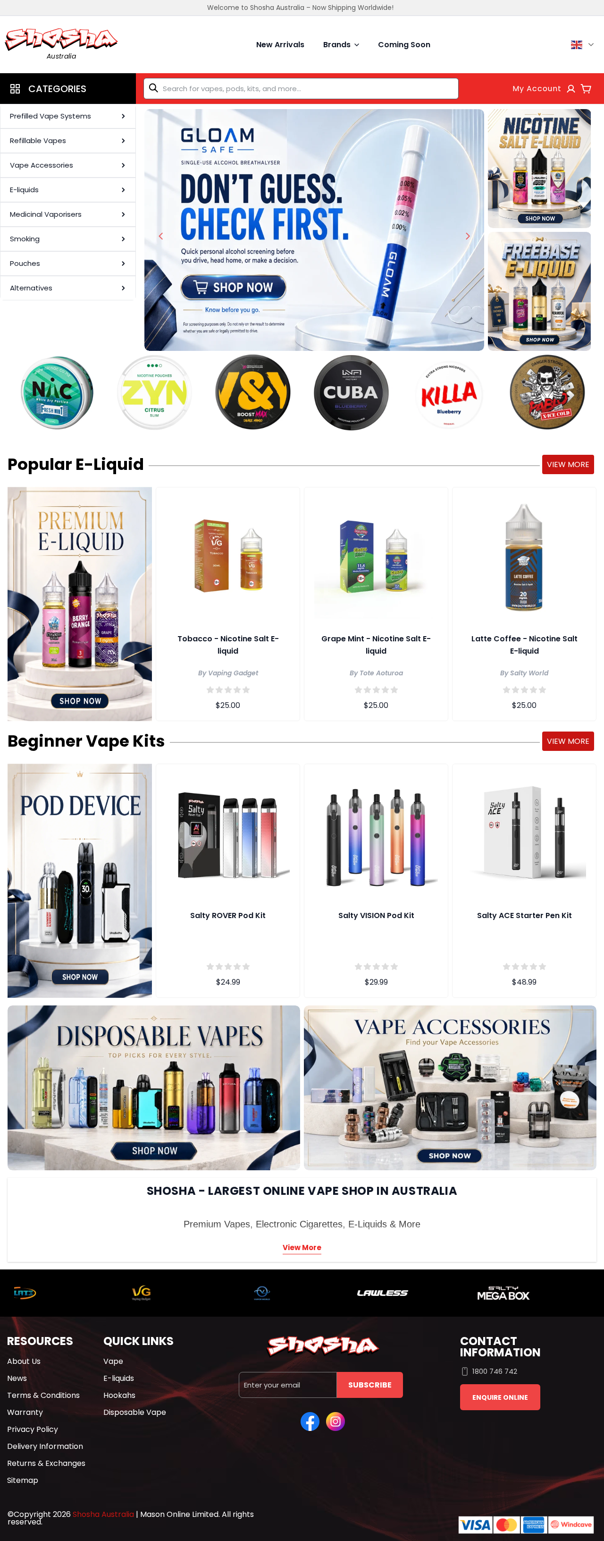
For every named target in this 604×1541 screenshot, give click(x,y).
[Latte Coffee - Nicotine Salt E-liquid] (524, 555)
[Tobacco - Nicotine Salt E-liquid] (228, 555)
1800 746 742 (494, 1371)
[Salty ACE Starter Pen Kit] (524, 832)
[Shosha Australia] (314, 230)
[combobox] (301, 88)
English (584, 45)
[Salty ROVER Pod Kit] (228, 832)
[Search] (155, 88)
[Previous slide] (161, 236)
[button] (68, 88)
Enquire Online (500, 1397)
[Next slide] (467, 236)
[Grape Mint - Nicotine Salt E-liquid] (376, 555)
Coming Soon (404, 44)
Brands (337, 44)
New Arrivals (280, 44)
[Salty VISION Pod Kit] (376, 832)
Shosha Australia (103, 1514)
